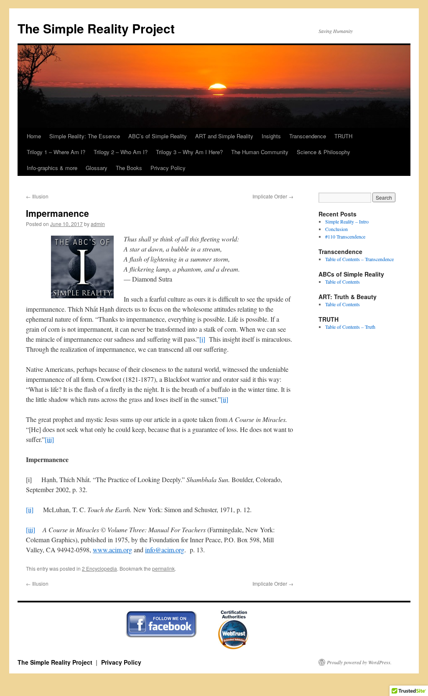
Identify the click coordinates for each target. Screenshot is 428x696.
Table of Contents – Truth (350, 326)
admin (98, 223)
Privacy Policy (168, 168)
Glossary (96, 168)
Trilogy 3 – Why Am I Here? (189, 152)
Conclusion (336, 229)
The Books (129, 168)
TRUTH (343, 136)
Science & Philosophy (323, 152)
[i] (202, 339)
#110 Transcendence (345, 236)
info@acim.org (164, 549)
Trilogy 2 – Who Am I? (121, 152)
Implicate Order (272, 196)
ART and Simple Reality (224, 136)
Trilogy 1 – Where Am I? (56, 152)
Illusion (37, 196)
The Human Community (259, 152)
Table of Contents (342, 281)
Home (34, 136)
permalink (163, 568)
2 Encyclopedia (99, 568)
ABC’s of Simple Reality (157, 136)
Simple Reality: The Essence (84, 136)
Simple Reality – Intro (347, 221)
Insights (271, 136)
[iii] (49, 439)
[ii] (224, 399)
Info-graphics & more (52, 168)
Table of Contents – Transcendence (359, 259)
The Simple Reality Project (96, 28)
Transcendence (307, 136)
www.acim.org (112, 549)
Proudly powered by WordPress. (359, 662)
